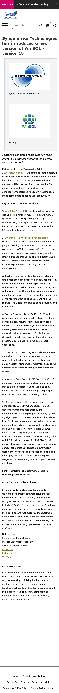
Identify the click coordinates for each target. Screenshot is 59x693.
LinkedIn (7, 553)
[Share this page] (55, 25)
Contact (52, 688)
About (16, 676)
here (27, 474)
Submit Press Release (18, 682)
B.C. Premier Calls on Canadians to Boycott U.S (30, 4)
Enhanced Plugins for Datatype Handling (26, 237)
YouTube (7, 557)
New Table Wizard (14, 211)
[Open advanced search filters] (47, 25)
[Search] (40, 25)
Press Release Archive (34, 676)
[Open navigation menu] (5, 25)
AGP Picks (7, 4)
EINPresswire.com (13, 172)
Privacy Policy (37, 688)
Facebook (7, 549)
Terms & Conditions (42, 682)
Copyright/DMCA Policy (15, 688)
